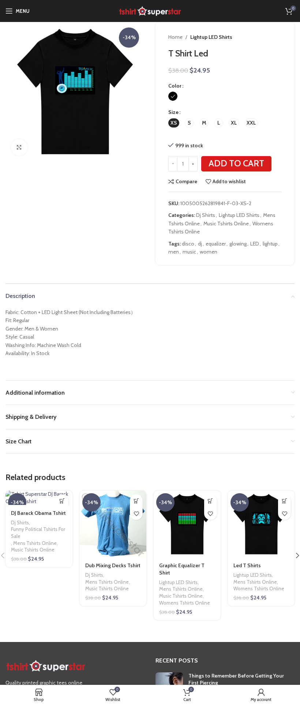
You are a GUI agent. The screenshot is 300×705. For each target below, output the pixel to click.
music (189, 251)
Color (174, 85)
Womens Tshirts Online (184, 603)
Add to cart (236, 163)
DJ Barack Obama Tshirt (38, 513)
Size (173, 112)
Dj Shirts (205, 215)
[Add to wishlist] (136, 513)
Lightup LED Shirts (211, 37)
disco (188, 243)
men (173, 251)
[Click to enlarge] (19, 147)
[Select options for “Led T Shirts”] (284, 500)
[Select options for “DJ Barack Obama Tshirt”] (62, 500)
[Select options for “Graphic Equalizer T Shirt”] (210, 500)
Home (175, 37)
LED (254, 243)
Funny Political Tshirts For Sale (38, 532)
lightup (270, 243)
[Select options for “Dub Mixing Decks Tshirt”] (136, 500)
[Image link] (45, 665)
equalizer (216, 243)
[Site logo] (150, 10)
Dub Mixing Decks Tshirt (112, 565)
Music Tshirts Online (226, 223)
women (208, 251)
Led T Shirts (247, 565)
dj (200, 243)
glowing (238, 243)
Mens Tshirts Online (35, 543)
